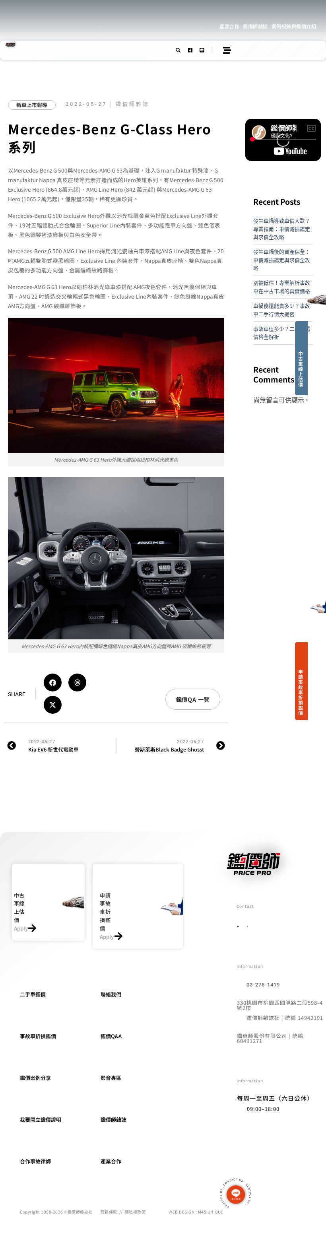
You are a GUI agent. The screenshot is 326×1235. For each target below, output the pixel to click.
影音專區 (111, 1078)
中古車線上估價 (300, 369)
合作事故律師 (35, 1161)
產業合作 (229, 26)
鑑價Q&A (111, 1036)
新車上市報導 (31, 105)
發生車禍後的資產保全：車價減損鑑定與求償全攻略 (281, 260)
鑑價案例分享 (35, 1078)
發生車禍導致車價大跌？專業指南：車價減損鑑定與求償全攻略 (281, 228)
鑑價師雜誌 (255, 26)
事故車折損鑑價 (38, 1036)
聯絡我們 (111, 994)
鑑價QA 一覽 (193, 699)
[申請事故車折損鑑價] (118, 936)
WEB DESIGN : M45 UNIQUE (196, 1212)
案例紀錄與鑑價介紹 (294, 26)
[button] (53, 682)
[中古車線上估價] (32, 928)
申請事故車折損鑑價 (300, 692)
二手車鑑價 (33, 994)
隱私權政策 (135, 1212)
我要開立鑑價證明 (40, 1119)
